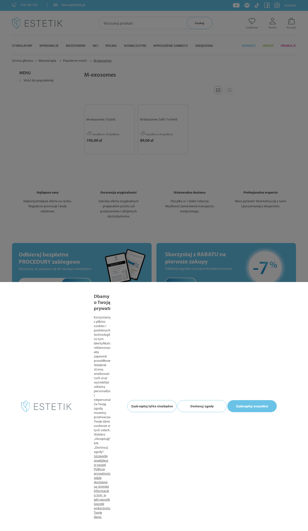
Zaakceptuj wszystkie (252, 406)
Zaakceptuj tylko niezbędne (152, 406)
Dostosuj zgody (202, 406)
